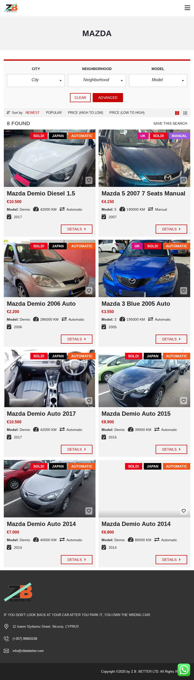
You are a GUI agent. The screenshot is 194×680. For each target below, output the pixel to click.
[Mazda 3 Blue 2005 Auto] (144, 268)
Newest (33, 113)
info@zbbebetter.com (28, 651)
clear (80, 98)
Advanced (107, 98)
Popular (54, 113)
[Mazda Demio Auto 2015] (144, 378)
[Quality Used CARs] (9, 8)
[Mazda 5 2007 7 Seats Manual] (144, 158)
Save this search (170, 123)
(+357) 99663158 (25, 639)
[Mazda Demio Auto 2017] (49, 378)
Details (75, 229)
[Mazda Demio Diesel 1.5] (49, 158)
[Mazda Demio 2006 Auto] (49, 268)
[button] (36, 80)
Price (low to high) (126, 113)
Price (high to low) (85, 113)
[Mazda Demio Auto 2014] (49, 488)
